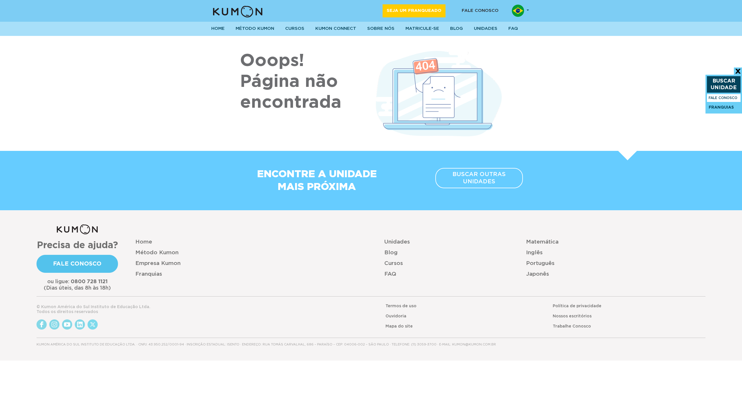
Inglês (534, 252)
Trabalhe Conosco (572, 326)
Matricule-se (422, 28)
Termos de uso (401, 306)
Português (540, 263)
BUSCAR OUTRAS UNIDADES (479, 177)
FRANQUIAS (721, 107)
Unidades (397, 242)
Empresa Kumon (158, 263)
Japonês (537, 274)
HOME (218, 28)
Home (143, 242)
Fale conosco (480, 10)
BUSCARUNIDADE (724, 84)
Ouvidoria (395, 316)
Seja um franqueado (414, 10)
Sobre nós (380, 28)
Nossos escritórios (572, 316)
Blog (456, 28)
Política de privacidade (577, 306)
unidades (485, 28)
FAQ (390, 274)
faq (513, 28)
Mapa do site (399, 326)
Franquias (148, 274)
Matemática (542, 242)
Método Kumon (255, 28)
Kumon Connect (335, 28)
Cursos (294, 28)
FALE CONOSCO (723, 98)
